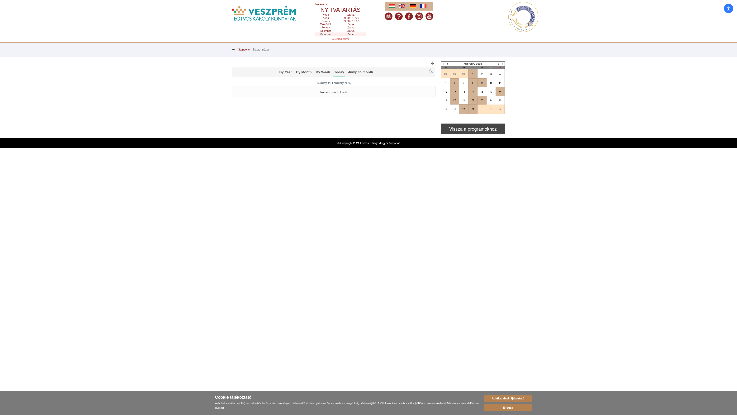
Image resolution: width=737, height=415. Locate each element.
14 (463, 91)
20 (454, 100)
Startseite (244, 49)
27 (454, 109)
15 (473, 91)
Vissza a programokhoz (473, 128)
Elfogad (508, 407)
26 (445, 109)
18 (500, 91)
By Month (304, 72)
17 (491, 91)
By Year (285, 72)
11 (500, 82)
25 (500, 100)
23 (482, 100)
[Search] (431, 71)
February (469, 64)
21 (463, 100)
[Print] (432, 64)
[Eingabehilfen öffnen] (728, 8)
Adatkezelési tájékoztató (508, 398)
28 (463, 109)
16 (482, 91)
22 (473, 100)
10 (491, 83)
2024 (479, 64)
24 (491, 100)
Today (339, 72)
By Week (323, 72)
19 (445, 100)
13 (454, 91)
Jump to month (360, 72)
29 (473, 109)
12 (445, 91)
